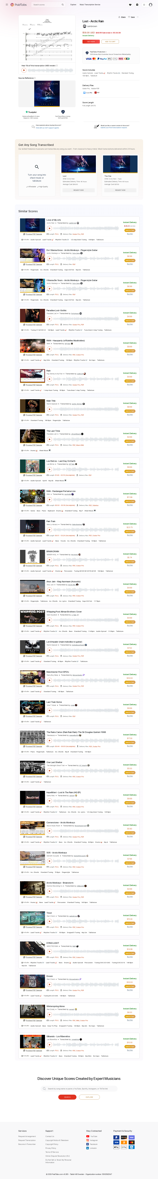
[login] (150, 5)
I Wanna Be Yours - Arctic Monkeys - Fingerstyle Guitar (72, 280)
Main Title (51, 400)
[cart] (137, 4)
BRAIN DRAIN (52, 551)
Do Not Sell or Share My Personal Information (58, 1161)
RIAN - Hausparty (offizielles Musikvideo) (65, 340)
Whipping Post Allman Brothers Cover (64, 611)
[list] (144, 4)
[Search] (62, 4)
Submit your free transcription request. (114, 127)
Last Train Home (54, 702)
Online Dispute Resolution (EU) (57, 1156)
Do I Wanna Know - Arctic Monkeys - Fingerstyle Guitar (72, 250)
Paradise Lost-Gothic (56, 310)
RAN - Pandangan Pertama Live (60, 491)
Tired (48, 913)
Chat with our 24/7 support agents (47, 128)
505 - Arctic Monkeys (56, 852)
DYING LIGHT (52, 943)
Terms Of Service (52, 1152)
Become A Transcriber (27, 1144)
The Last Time (53, 431)
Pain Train (50, 521)
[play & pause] (23, 70)
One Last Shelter (54, 762)
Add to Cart (110, 41)
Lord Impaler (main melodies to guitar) (64, 641)
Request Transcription (27, 1140)
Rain (48, 370)
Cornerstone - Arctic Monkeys (60, 822)
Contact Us (49, 1136)
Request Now (79, 190)
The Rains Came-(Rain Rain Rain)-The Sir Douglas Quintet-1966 (76, 732)
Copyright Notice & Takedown (57, 1140)
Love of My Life (53, 220)
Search (67, 1097)
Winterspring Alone (55, 1006)
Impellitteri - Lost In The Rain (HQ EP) (63, 792)
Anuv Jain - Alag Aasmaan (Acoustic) (63, 581)
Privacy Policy (50, 1148)
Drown (49, 976)
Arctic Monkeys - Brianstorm (59, 882)
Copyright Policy (51, 1144)
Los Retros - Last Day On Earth (60, 461)
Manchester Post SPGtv (57, 672)
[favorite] (130, 4)
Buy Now (91, 41)
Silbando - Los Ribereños (58, 1036)
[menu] (7, 4)
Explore (89, 1097)
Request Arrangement (27, 1136)
